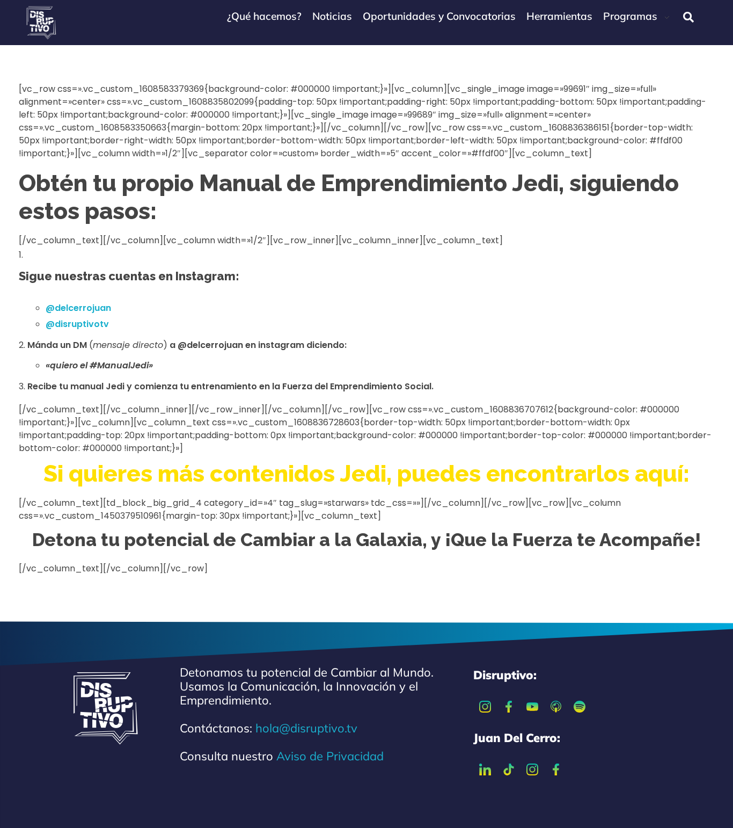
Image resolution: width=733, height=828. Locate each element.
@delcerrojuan (78, 308)
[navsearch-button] (688, 17)
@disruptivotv (77, 324)
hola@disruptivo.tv (306, 728)
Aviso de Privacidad (330, 756)
